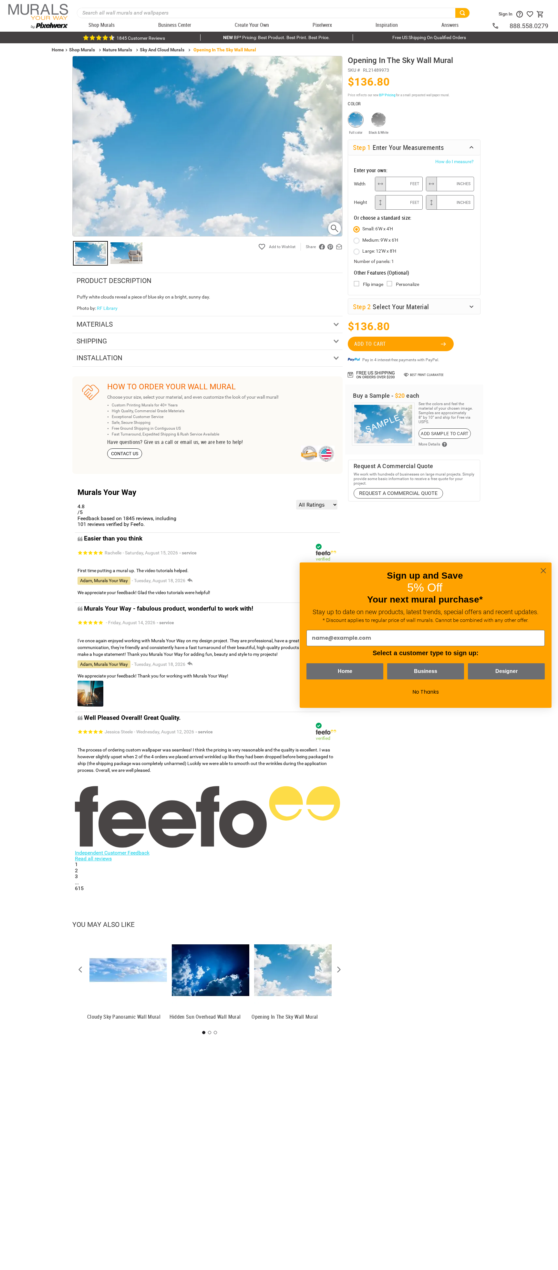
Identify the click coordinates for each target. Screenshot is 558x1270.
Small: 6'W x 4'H (377, 228)
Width (360, 183)
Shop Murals (82, 49)
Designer (506, 671)
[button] (80, 969)
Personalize (407, 284)
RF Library (107, 308)
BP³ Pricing (387, 94)
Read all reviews (93, 858)
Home (345, 671)
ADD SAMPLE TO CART (444, 433)
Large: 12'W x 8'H (379, 251)
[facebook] (322, 247)
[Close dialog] (543, 570)
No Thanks (425, 692)
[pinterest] (330, 247)
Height (360, 202)
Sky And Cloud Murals (162, 49)
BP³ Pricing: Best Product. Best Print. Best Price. (276, 37)
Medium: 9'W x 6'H (380, 240)
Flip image (373, 284)
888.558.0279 (529, 26)
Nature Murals (117, 49)
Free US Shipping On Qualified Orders (429, 37)
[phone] (500, 26)
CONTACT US (125, 453)
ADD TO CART (370, 343)
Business (425, 671)
